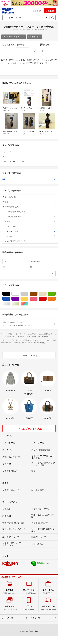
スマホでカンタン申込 (9, 607)
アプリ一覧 (35, 618)
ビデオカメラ (33, 36)
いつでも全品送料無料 (28, 591)
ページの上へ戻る (29, 355)
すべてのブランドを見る (29, 428)
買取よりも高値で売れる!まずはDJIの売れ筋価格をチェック (16, 323)
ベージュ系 (46, 293)
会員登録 (50, 10)
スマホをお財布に (29, 607)
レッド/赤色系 (46, 298)
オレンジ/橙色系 (55, 298)
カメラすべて (12, 226)
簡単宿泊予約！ (48, 591)
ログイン (36, 10)
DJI (3, 179)
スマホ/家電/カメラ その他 (15, 241)
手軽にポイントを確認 (48, 607)
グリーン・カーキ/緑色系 (55, 293)
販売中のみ (9, 44)
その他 (9, 236)
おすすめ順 (22, 44)
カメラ (7, 221)
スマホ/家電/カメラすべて (15, 211)
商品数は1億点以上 (9, 591)
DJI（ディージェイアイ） (12, 36)
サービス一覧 (7, 618)
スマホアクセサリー (13, 216)
